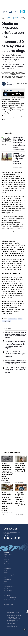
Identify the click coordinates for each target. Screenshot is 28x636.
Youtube (19, 538)
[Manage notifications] (24, 629)
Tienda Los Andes (8, 593)
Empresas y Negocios (9, 575)
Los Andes (2, 18)
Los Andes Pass (8, 590)
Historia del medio (8, 604)
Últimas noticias (8, 554)
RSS (5, 602)
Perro (20, 319)
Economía (6, 559)
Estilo (5, 577)
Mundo (5, 570)
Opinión (6, 572)
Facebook (4, 538)
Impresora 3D (12, 319)
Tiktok (11, 538)
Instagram (8, 538)
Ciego (4, 321)
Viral (5, 584)
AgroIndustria (7, 579)
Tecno (5, 581)
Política (5, 557)
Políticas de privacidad (9, 599)
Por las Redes (8, 18)
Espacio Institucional (9, 586)
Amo (9, 321)
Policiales (6, 563)
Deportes (6, 566)
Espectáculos (7, 568)
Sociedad (6, 561)
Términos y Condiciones (10, 597)
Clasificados (7, 595)
